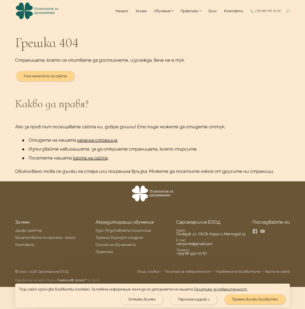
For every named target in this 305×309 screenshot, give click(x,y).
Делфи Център (28, 230)
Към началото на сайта (45, 76)
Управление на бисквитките (238, 271)
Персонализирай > (194, 299)
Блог (213, 11)
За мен (141, 11)
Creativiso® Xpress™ (72, 280)
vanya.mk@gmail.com (194, 244)
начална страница (97, 140)
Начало (121, 11)
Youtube (262, 231)
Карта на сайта (277, 271)
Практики (189, 11)
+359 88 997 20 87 (268, 11)
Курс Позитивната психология (123, 230)
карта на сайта (90, 158)
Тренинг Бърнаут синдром (119, 237)
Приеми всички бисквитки (255, 299)
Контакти (233, 11)
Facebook (255, 231)
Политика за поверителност (220, 289)
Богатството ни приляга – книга (45, 237)
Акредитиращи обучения (125, 222)
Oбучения (162, 11)
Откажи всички (142, 299)
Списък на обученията (116, 245)
